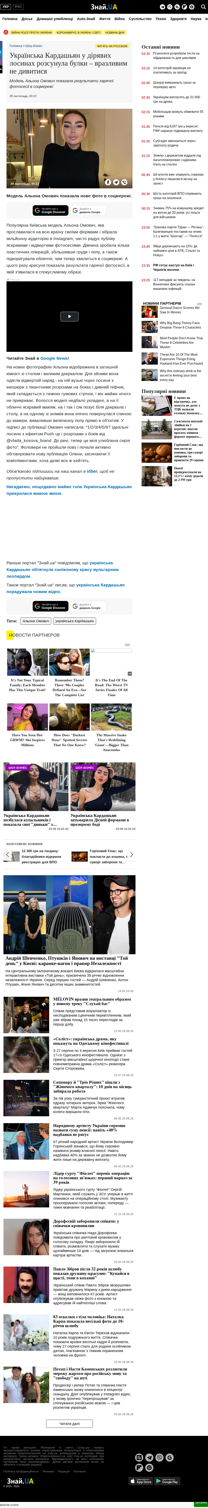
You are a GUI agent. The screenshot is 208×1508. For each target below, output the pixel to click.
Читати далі (70, 1424)
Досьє (27, 19)
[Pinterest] (191, 7)
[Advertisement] (69, 528)
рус (18, 7)
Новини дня (114, 32)
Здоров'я (178, 19)
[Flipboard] (184, 7)
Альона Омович (36, 621)
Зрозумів (201, 1502)
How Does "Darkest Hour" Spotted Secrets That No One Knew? (69, 740)
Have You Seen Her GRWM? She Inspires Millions (27, 740)
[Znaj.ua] (104, 7)
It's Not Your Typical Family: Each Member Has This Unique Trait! (27, 685)
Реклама (48, 1471)
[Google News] (170, 1458)
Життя (104, 19)
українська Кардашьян (74, 621)
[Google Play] (167, 1480)
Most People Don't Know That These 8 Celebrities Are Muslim (181, 342)
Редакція (64, 1471)
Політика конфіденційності (21, 1471)
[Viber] (169, 7)
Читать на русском (112, 46)
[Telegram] (162, 7)
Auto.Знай (86, 19)
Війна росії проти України (31, 32)
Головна (9, 19)
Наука (196, 19)
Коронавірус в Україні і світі (79, 32)
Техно (161, 19)
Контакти (80, 1471)
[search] (203, 7)
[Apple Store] (141, 1480)
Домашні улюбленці (55, 19)
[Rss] (177, 7)
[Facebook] (108, 182)
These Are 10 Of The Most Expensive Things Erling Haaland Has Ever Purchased (181, 359)
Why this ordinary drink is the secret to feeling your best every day (180, 375)
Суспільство (140, 19)
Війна (120, 19)
